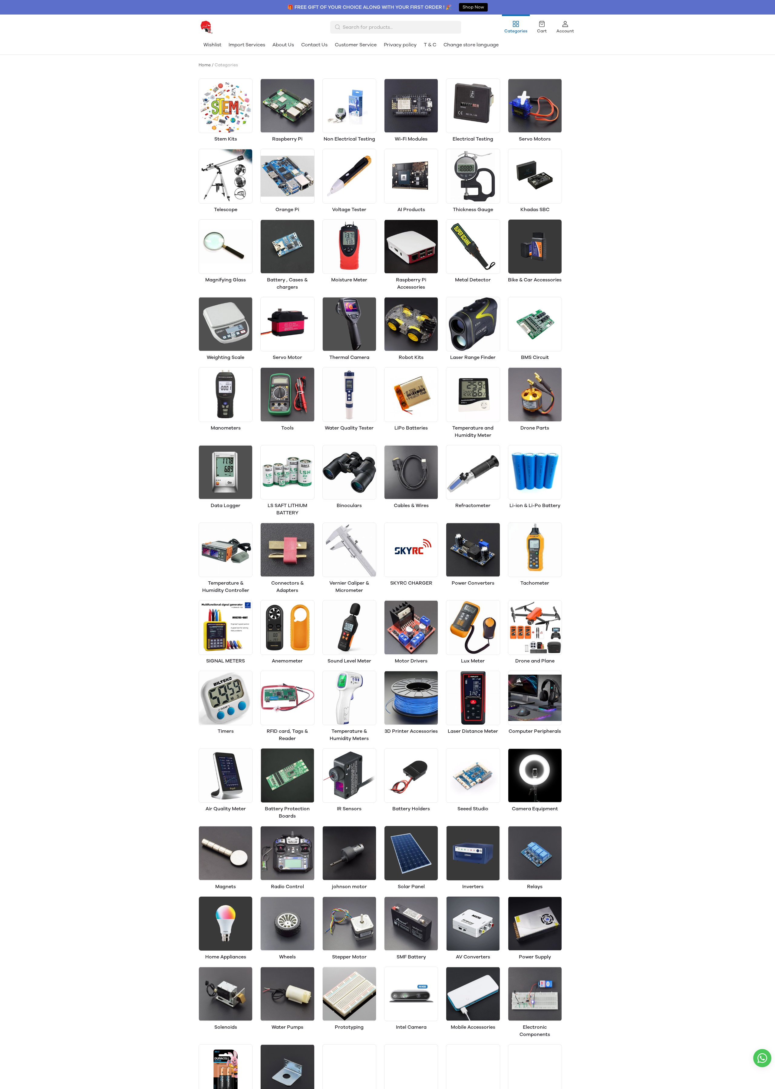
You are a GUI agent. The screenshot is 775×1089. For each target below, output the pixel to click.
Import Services (247, 45)
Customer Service (356, 45)
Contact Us (314, 45)
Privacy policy (400, 45)
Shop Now (473, 7)
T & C (430, 45)
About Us (283, 45)
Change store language (471, 45)
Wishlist (212, 45)
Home (205, 65)
